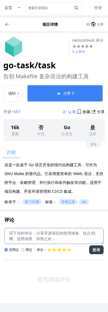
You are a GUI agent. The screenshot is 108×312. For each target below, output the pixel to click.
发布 (96, 249)
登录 (98, 7)
